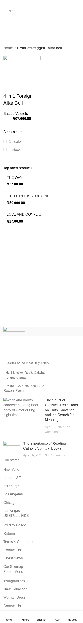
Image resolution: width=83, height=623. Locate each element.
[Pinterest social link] (41, 3)
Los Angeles (13, 494)
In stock (15, 149)
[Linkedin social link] (47, 3)
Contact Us (12, 550)
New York (11, 469)
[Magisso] (61, 331)
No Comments (55, 455)
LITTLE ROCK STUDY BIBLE (30, 196)
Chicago (10, 503)
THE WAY (15, 177)
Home (8, 48)
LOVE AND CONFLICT (25, 214)
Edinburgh (11, 486)
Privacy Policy (14, 525)
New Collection (15, 589)
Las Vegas (11, 511)
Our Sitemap (13, 567)
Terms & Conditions (18, 542)
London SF (12, 478)
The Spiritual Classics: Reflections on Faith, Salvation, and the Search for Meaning (61, 410)
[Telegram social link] (53, 3)
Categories (39, 34)
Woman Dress (14, 597)
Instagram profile (16, 581)
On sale (15, 141)
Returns (9, 533)
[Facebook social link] (30, 3)
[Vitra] (22, 331)
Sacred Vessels (15, 113)
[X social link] (36, 3)
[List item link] (41, 385)
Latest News (13, 558)
